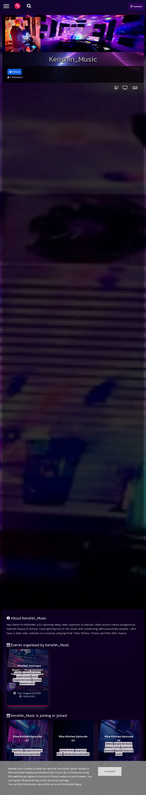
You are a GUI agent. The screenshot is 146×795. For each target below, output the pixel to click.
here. (78, 784)
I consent (109, 771)
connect (137, 6)
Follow (16, 72)
